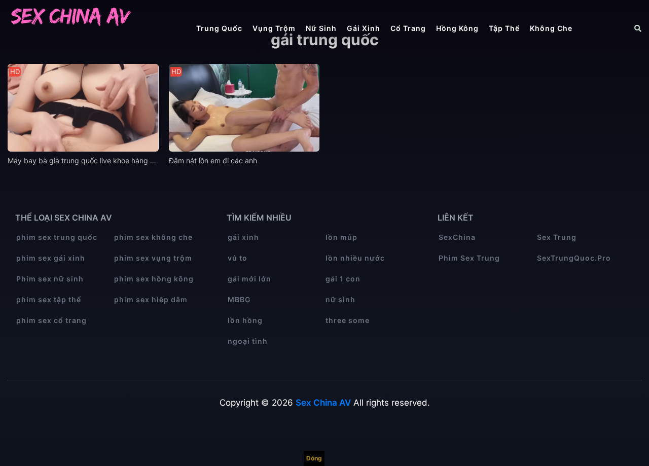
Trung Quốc (219, 28)
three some (348, 320)
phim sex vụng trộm (153, 258)
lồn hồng (245, 320)
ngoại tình (248, 341)
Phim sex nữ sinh (50, 278)
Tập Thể (504, 28)
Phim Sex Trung (469, 258)
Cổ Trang (408, 28)
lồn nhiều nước (355, 258)
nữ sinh (340, 299)
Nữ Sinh (321, 28)
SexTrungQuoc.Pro (574, 258)
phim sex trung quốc (56, 237)
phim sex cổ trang (51, 320)
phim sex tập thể (48, 299)
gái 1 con (343, 278)
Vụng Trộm (274, 28)
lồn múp (341, 237)
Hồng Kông (457, 28)
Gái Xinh (363, 28)
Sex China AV (323, 403)
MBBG (239, 299)
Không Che (551, 28)
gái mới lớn (249, 278)
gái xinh (243, 237)
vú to (237, 258)
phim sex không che (153, 237)
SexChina (457, 237)
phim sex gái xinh (50, 258)
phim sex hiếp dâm (151, 299)
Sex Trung (556, 237)
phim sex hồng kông (154, 278)
